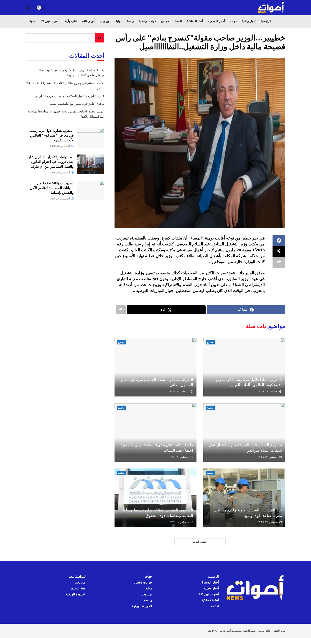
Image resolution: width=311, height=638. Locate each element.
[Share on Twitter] (279, 251)
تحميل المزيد (199, 541)
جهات (233, 21)
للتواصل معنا (77, 576)
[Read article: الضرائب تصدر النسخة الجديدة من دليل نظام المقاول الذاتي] (155, 367)
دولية (118, 21)
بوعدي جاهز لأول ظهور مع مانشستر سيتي (76, 103)
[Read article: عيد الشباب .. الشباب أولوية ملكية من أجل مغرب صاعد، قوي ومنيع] (244, 498)
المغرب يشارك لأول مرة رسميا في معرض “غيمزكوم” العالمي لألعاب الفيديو (51, 135)
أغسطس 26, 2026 (268, 391)
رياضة (130, 21)
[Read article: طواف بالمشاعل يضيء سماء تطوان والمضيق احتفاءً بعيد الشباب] (155, 432)
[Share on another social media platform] (279, 262)
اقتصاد (178, 21)
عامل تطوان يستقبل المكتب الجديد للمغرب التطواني (69, 96)
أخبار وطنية (249, 21)
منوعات (30, 21)
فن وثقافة (88, 21)
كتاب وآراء (70, 21)
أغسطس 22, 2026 (268, 457)
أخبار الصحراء (216, 21)
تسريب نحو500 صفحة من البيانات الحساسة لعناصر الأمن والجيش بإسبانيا (52, 187)
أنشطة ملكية (195, 21)
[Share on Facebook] (279, 240)
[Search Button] (28, 7)
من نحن (80, 582)
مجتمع (165, 21)
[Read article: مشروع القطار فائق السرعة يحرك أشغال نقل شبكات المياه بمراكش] (244, 432)
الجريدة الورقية (142, 606)
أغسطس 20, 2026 (268, 522)
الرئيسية (266, 21)
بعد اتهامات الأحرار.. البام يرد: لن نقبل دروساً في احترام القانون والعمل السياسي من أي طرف (50, 161)
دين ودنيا (104, 21)
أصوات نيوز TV (49, 21)
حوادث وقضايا (147, 21)
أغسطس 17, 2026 (180, 522)
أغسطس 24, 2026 (180, 391)
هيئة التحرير (78, 588)
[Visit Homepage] (271, 7)
